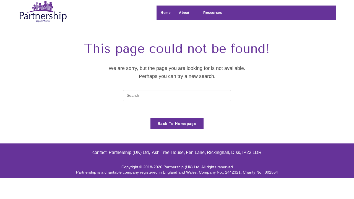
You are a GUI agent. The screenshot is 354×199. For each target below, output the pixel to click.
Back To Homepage (177, 124)
